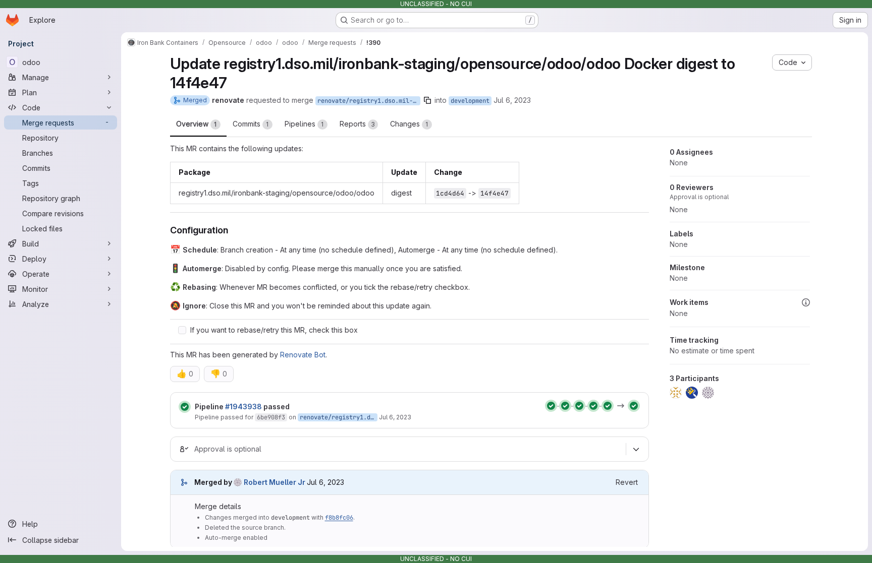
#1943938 (243, 406)
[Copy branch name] (427, 100)
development (470, 101)
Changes (409, 123)
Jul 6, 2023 (512, 100)
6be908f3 (271, 417)
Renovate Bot (302, 354)
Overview (196, 123)
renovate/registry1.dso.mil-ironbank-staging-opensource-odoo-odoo (368, 101)
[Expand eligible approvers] (636, 449)
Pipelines (304, 123)
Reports (357, 123)
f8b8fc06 (339, 518)
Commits (251, 123)
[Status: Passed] (185, 407)
